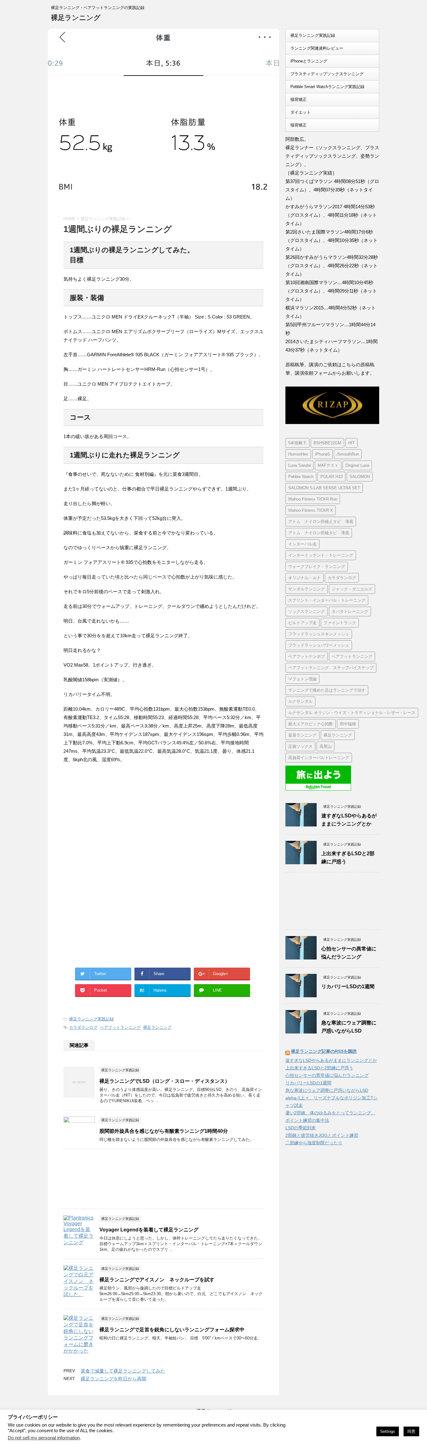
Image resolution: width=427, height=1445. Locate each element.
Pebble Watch (301, 476)
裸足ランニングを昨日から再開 (113, 1378)
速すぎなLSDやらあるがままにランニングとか (331, 1060)
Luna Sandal (299, 465)
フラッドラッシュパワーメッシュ (318, 645)
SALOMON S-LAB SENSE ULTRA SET (324, 488)
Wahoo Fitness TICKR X (310, 510)
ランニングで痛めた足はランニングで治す (326, 690)
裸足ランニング (76, 18)
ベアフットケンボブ (306, 656)
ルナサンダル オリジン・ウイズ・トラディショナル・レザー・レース (351, 712)
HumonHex (298, 454)
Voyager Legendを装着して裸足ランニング (148, 1229)
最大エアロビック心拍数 (310, 724)
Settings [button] (387, 1431)
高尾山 (325, 746)
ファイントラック (340, 622)
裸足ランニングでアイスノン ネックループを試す (156, 1279)
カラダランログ (83, 1027)
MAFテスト (328, 465)
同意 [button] (411, 1431)
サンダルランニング (306, 589)
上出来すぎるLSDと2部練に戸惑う (319, 1067)
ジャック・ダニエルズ (352, 589)
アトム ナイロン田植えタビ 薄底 (320, 521)
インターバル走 (302, 544)
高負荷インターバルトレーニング (318, 757)
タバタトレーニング (350, 611)
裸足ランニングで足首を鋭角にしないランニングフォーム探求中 (171, 1329)
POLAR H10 (331, 476)
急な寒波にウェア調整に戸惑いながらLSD (326, 1090)
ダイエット (300, 112)
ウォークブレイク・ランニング (316, 566)
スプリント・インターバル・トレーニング (326, 600)
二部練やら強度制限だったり (313, 1142)
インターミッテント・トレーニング (320, 555)
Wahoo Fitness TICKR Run (312, 499)
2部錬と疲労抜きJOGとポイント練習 (321, 1135)
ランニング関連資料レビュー (316, 48)
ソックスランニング (306, 611)
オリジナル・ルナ (304, 577)
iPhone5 (322, 454)
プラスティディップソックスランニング (327, 74)
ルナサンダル (300, 701)
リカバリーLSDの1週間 (347, 986)
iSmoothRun (348, 454)
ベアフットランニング (120, 1027)
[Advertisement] (115, 820)
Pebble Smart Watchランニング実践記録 (327, 86)
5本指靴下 (297, 443)
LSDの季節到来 (300, 1127)
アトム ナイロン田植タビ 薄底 (318, 532)
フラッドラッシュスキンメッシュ (318, 634)
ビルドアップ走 (302, 622)
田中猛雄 (348, 724)
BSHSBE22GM (327, 443)
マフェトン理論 (302, 679)
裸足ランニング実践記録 (91, 1019)
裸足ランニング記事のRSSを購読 (324, 1051)
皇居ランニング (302, 735)
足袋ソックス (300, 746)
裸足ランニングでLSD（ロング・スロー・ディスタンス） (164, 1081)
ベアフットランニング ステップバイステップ (331, 667)
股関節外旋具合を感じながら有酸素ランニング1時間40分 (163, 1131)
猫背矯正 (298, 99)
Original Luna (357, 465)
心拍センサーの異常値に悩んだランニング (327, 1075)
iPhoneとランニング (308, 61)
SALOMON (359, 476)
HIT (351, 443)
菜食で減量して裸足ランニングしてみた (123, 1370)
